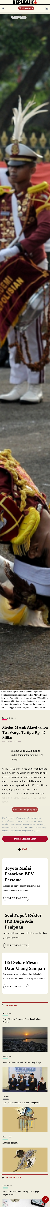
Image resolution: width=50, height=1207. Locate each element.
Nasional (7, 1013)
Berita (15, 17)
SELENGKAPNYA (16, 898)
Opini (23, 17)
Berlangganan (26, 8)
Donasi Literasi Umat (25, 838)
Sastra (5, 1097)
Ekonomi (7, 1186)
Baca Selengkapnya (25, 809)
